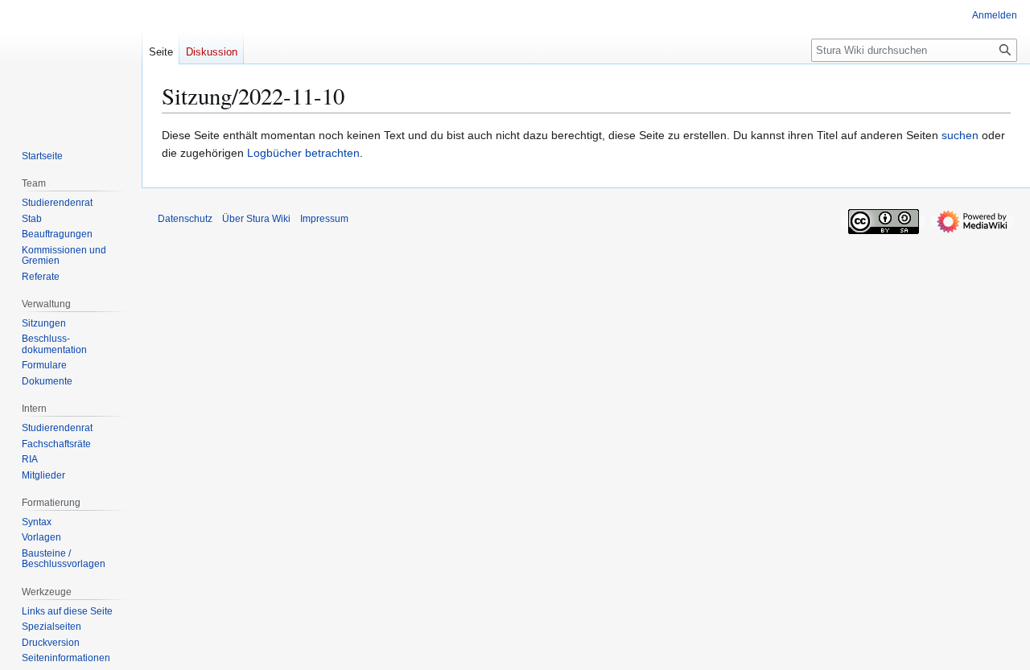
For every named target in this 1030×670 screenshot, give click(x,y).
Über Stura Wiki (256, 218)
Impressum (324, 218)
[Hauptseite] (70, 64)
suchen (959, 135)
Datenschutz (185, 218)
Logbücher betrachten (303, 152)
